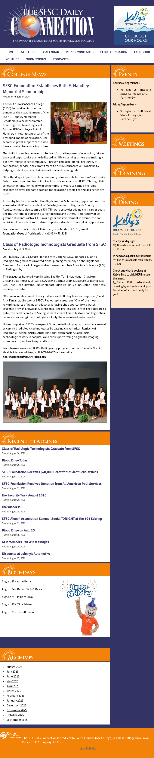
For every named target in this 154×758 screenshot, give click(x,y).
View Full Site (88, 748)
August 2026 (14, 667)
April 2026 (13, 686)
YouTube (12, 59)
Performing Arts (80, 52)
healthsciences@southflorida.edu (24, 356)
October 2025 (15, 715)
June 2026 (13, 676)
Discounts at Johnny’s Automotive (26, 554)
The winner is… (12, 507)
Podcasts (61, 59)
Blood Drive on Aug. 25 (18, 530)
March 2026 (14, 691)
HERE (138, 274)
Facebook (142, 52)
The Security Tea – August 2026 (24, 495)
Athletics (28, 52)
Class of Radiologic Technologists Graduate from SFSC (54, 244)
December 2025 (16, 705)
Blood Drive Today (14, 460)
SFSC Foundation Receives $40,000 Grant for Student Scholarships (50, 472)
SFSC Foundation (113, 52)
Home (9, 52)
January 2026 (15, 700)
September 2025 (17, 719)
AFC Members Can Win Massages (25, 542)
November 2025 (17, 710)
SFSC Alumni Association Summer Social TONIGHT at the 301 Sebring (52, 519)
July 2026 (12, 671)
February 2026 (15, 695)
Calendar (51, 52)
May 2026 (12, 681)
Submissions (36, 59)
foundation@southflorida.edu (22, 233)
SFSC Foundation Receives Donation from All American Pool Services (52, 484)
